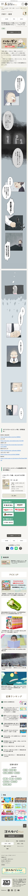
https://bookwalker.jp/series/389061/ (11, 437)
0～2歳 (5, 778)
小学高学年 (14, 781)
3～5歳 (11, 778)
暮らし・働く (20, 843)
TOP (2, 8)
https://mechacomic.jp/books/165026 (11, 450)
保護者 (4, 28)
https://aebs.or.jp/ (17, 886)
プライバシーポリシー (5, 862)
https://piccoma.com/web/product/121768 (12, 441)
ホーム (7, 841)
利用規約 (3, 864)
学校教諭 (17, 772)
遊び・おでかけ (7, 846)
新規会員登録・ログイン (14, 836)
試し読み (14, 495)
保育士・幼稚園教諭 (8, 772)
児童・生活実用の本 (20, 841)
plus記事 (6, 8)
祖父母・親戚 (13, 770)
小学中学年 (6, 781)
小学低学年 (18, 778)
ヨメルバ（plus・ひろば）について (8, 855)
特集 (7, 848)
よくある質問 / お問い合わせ (7, 859)
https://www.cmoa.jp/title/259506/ (10, 454)
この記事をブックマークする (14, 32)
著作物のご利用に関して (6, 861)
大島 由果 (15, 480)
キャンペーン (20, 846)
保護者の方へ (4, 857)
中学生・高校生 (7, 784)
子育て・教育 (11, 8)
